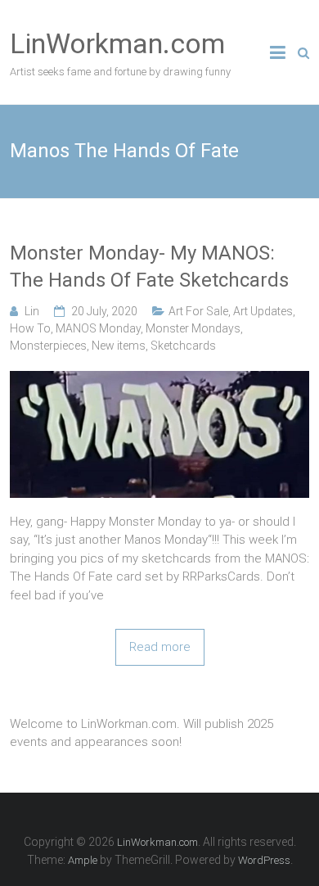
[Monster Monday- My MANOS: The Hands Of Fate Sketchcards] (160, 380)
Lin (32, 311)
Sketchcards (183, 345)
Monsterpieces (48, 345)
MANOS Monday (98, 328)
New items (119, 345)
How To (30, 328)
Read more (160, 647)
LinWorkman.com (117, 43)
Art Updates (263, 311)
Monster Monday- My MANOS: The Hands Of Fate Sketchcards (149, 267)
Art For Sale (198, 311)
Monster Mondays (193, 328)
